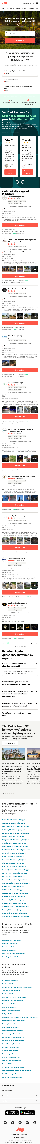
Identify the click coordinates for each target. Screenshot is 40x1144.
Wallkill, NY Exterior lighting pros (13, 886)
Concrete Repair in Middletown (12, 1034)
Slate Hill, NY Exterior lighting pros (14, 830)
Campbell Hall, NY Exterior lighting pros (15, 840)
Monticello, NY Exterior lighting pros (14, 903)
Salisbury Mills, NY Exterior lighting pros (15, 916)
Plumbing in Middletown (10, 981)
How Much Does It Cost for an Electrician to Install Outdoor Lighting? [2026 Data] (12, 770)
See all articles (10, 743)
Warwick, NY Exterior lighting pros (13, 896)
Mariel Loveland (8, 763)
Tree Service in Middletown (11, 991)
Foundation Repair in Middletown (13, 1031)
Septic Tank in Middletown (11, 1011)
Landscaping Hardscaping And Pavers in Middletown (19, 1017)
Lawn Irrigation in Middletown (12, 957)
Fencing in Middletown (9, 994)
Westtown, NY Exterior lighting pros (14, 866)
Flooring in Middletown (10, 1024)
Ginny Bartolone (33, 763)
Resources (5, 1096)
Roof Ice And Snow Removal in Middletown (16, 1071)
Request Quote (20, 225)
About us (5, 1101)
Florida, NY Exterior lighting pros (13, 856)
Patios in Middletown (9, 950)
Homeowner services (8, 1085)
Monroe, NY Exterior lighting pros (13, 910)
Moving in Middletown (9, 1007)
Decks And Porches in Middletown (13, 953)
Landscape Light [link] (21, 8)
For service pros (7, 1090)
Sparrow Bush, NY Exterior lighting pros (15, 906)
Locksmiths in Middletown (11, 1057)
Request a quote (10, 172)
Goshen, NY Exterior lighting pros (13, 836)
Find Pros (20, 40)
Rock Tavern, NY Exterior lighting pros (15, 893)
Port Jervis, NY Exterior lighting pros (14, 873)
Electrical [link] (5, 8)
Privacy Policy (25, 1134)
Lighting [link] (12, 8)
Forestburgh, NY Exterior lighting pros (15, 900)
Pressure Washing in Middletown (13, 1041)
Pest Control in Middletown (11, 1027)
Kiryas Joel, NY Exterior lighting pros (14, 913)
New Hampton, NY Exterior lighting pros (15, 826)
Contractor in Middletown (10, 1047)
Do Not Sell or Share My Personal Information (20, 1140)
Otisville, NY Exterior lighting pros (13, 823)
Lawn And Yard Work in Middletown (14, 997)
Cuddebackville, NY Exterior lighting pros (16, 850)
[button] (5, 269)
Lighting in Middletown (9, 943)
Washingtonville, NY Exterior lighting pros (16, 883)
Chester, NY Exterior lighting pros (13, 863)
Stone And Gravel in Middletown (13, 1067)
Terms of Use (15, 1134)
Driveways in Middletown (10, 1004)
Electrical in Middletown (10, 947)
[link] (6, 166)
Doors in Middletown (9, 1064)
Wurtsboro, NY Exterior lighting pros (14, 843)
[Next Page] (37, 643)
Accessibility (19, 1137)
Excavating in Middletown (10, 1054)
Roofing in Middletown (9, 984)
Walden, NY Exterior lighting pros (13, 890)
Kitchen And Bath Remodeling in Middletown (17, 987)
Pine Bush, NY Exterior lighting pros (14, 860)
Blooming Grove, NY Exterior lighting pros (16, 870)
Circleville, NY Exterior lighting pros (14, 820)
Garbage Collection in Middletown (13, 1037)
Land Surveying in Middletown (12, 1074)
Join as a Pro (27, 3)
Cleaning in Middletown (10, 1051)
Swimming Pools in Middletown (12, 1001)
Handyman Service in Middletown (13, 1021)
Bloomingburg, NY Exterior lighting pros (15, 833)
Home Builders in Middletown (12, 1077)
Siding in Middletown (9, 1014)
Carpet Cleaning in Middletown (12, 1044)
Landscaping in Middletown (11, 940)
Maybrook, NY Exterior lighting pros (14, 853)
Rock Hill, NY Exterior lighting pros (14, 876)
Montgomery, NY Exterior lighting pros (15, 846)
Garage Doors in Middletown (11, 1061)
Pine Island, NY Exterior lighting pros (14, 880)
